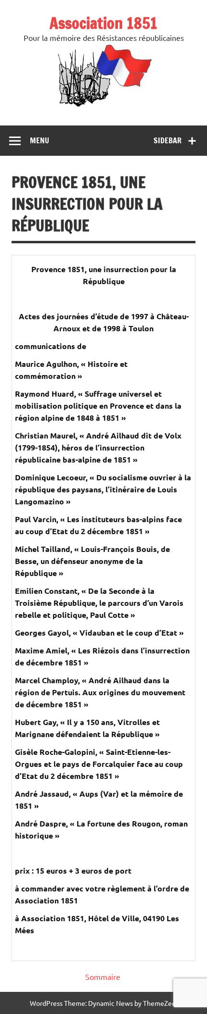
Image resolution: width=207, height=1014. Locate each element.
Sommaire (102, 976)
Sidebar (167, 140)
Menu (39, 140)
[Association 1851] (103, 106)
